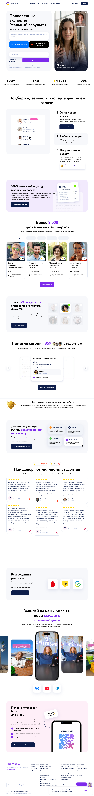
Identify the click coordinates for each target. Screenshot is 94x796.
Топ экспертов (80, 771)
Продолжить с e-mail (35, 60)
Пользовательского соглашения (39, 66)
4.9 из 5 (55, 464)
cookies (62, 790)
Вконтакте (34, 768)
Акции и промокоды (45, 766)
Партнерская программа (67, 773)
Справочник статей (66, 777)
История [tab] (41, 238)
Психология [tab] (52, 238)
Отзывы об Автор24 (82, 768)
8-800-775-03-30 (13, 764)
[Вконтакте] (37, 688)
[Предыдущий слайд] (8, 368)
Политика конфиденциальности (48, 786)
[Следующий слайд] (86, 368)
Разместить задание (20, 204)
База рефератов (65, 782)
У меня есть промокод (12, 60)
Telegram (33, 766)
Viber (32, 771)
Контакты (79, 775)
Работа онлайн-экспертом (67, 768)
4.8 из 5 (37, 464)
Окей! (85, 790)
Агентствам (64, 771)
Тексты (74, 427)
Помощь (42, 777)
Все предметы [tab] (19, 238)
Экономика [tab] (31, 238)
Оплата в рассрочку (45, 771)
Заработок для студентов (67, 775)
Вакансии (79, 773)
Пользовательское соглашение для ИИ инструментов (49, 782)
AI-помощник (73, 440)
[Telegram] (57, 688)
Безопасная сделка (45, 773)
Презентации (57, 427)
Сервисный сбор (44, 775)
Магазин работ (64, 780)
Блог (78, 766)
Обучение (56, 438)
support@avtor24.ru (11, 769)
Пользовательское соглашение (48, 780)
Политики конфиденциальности (17, 67)
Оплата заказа (44, 768)
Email (32, 773)
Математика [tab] (63, 238)
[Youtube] (47, 688)
